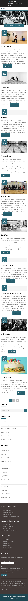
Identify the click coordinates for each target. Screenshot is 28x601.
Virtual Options (6, 47)
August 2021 (4, 472)
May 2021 (3, 483)
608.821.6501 (7, 529)
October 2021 (4, 465)
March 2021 (4, 490)
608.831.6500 (13, 1)
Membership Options (8, 541)
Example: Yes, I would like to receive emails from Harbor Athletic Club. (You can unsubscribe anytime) (12, 570)
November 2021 (5, 461)
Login (9, 5)
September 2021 (5, 468)
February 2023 (5, 450)
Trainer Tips (4, 435)
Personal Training (7, 265)
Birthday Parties (6, 377)
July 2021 (3, 475)
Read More (7, 66)
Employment (6, 545)
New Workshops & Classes (8, 428)
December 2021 (5, 458)
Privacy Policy (6, 549)
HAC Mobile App (7, 547)
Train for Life (5, 334)
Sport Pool (4, 235)
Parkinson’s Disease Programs (11, 293)
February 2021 (5, 493)
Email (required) (6, 561)
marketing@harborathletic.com (14, 3)
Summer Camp (5, 432)
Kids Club (4, 117)
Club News (4, 425)
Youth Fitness (5, 196)
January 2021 (4, 497)
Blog (2, 421)
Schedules (6, 539)
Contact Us (6, 543)
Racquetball (5, 87)
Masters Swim (6, 156)
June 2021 (3, 479)
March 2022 (4, 454)
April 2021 (3, 486)
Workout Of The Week (6, 439)
